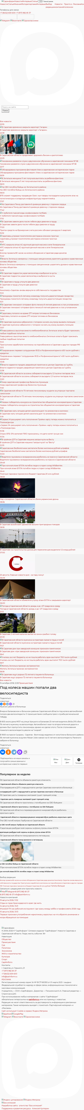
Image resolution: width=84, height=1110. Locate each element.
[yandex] (12, 1100)
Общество (6, 939)
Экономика (7, 951)
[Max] (42, 64)
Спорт (4, 959)
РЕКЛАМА (6, 980)
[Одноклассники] (30, 21)
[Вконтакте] (16, 21)
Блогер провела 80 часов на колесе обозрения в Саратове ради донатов (27, 880)
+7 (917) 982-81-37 (23, 13)
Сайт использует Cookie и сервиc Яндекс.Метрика (24, 1011)
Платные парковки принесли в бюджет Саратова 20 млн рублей (27, 886)
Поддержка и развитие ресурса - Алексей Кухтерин (25, 1109)
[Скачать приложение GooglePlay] (25, 16)
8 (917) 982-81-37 (22, 892)
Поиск (5, 111)
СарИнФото (7, 962)
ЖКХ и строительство (11, 954)
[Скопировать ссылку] (13, 704)
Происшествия (26, 683)
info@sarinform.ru (22, 895)
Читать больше (58, 886)
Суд (3, 945)
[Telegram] (5, 21)
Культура (6, 957)
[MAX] (10, 704)
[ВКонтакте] (1, 704)
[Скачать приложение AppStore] (8, 16)
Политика (6, 948)
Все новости (5, 121)
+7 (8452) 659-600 (8, 13)
